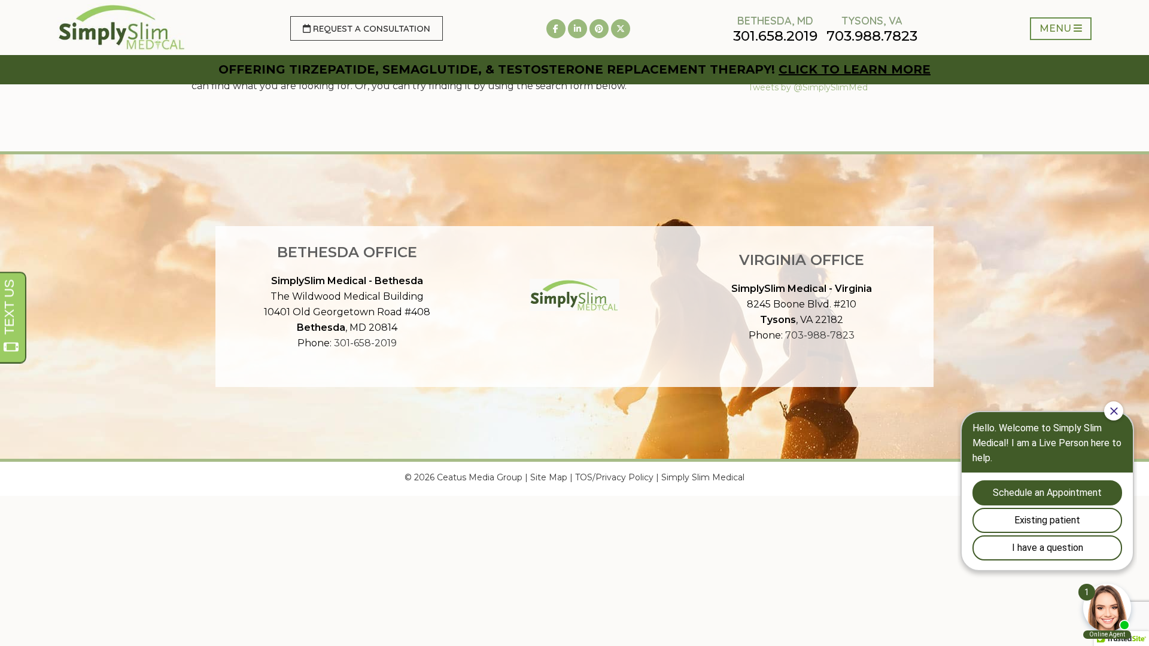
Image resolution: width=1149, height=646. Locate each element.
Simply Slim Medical (702, 477)
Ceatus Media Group (479, 477)
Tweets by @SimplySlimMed (808, 87)
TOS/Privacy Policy (614, 477)
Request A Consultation (370, 28)
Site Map (548, 477)
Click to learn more (855, 69)
